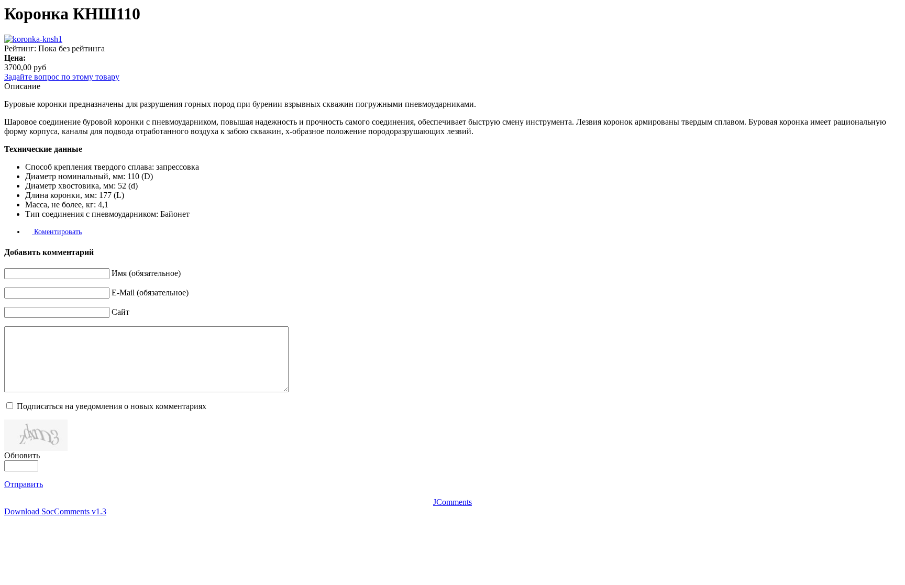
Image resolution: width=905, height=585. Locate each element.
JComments (452, 502)
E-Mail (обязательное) (150, 292)
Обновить (22, 455)
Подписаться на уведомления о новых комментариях (111, 406)
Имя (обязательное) (146, 273)
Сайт (120, 311)
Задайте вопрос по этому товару (61, 76)
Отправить (23, 484)
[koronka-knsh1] (33, 39)
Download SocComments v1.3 (55, 511)
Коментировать (57, 232)
